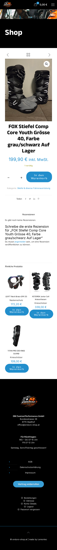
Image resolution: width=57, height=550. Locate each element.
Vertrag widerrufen (28, 484)
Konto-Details (30, 503)
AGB (30, 461)
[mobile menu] (52, 4)
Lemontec (42, 539)
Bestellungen (30, 498)
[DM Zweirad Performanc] (7, 4)
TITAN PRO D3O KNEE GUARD (16, 352)
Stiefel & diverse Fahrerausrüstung (33, 188)
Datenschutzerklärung (30, 467)
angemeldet (20, 241)
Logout (30, 506)
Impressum (30, 472)
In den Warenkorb (39, 177)
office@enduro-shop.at (28, 425)
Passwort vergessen (30, 509)
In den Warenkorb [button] (17, 311)
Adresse (30, 501)
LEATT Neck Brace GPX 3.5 (16, 296)
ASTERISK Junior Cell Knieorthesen (40, 298)
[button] (47, 64)
